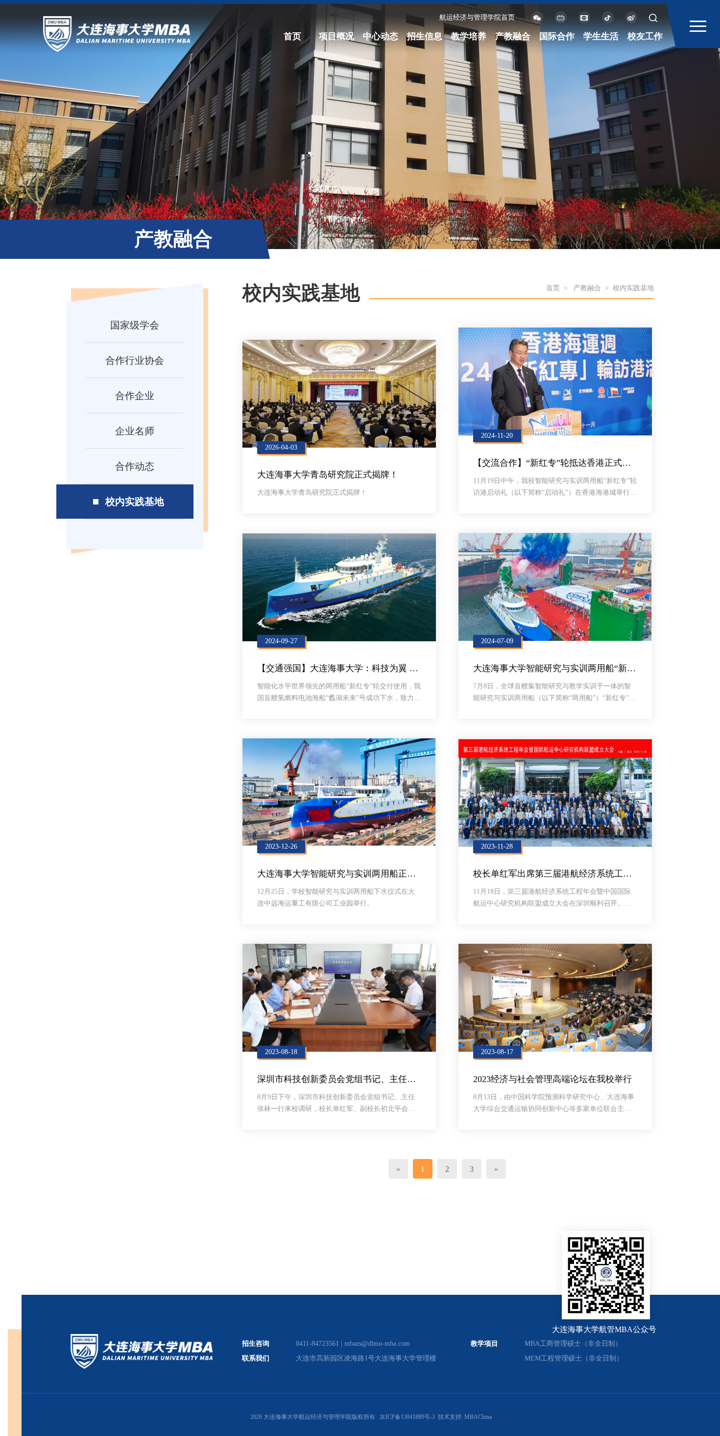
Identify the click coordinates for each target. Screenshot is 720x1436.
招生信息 (424, 36)
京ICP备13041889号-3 (407, 1416)
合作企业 (134, 395)
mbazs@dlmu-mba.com (377, 1343)
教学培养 (468, 36)
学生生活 (601, 36)
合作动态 (134, 466)
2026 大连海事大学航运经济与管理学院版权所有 (312, 1416)
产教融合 (512, 36)
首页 (292, 36)
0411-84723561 (317, 1343)
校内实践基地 (134, 501)
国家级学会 (134, 325)
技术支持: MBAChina (465, 1416)
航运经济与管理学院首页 (477, 17)
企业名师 (134, 431)
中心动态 (380, 36)
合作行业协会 (134, 360)
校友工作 (645, 36)
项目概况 (336, 36)
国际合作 (557, 36)
